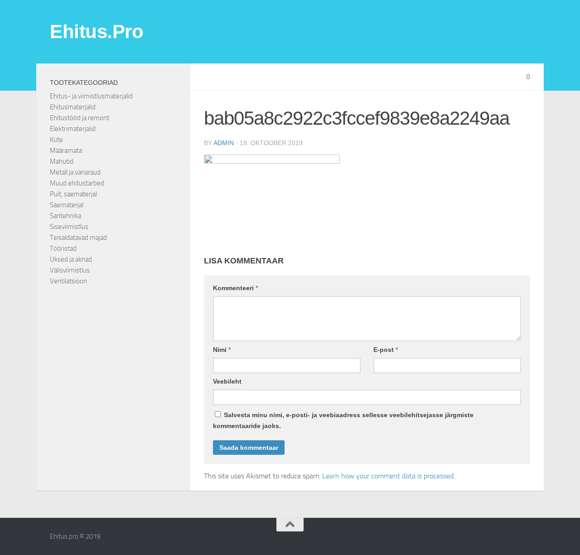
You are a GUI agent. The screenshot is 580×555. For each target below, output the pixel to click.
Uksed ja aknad (71, 259)
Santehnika (65, 216)
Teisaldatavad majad (78, 238)
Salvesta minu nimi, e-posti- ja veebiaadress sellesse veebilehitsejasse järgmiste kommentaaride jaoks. (343, 420)
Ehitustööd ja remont (79, 118)
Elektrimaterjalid (73, 129)
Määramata (66, 150)
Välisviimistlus (70, 270)
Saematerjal (66, 205)
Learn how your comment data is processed (388, 476)
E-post (385, 349)
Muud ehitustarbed (77, 183)
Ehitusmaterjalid (73, 107)
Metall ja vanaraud (75, 172)
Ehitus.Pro (96, 31)
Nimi (222, 349)
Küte (56, 140)
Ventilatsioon (68, 281)
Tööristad (63, 248)
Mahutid (61, 161)
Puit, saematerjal (73, 194)
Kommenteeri (235, 288)
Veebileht (227, 381)
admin (223, 142)
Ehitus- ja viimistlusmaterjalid (91, 96)
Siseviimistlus (69, 227)
